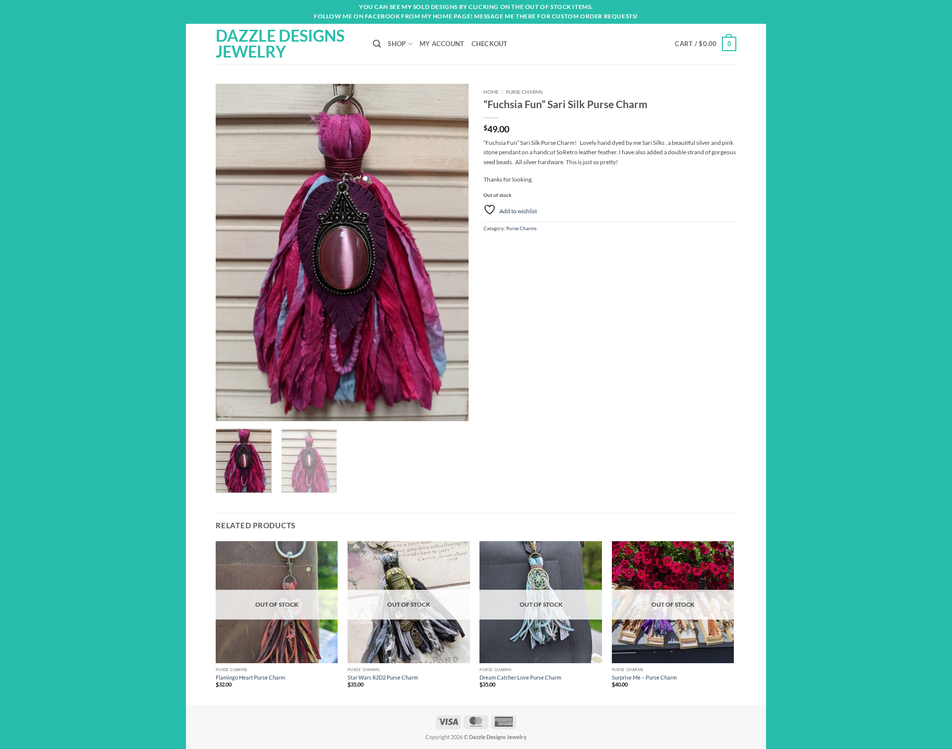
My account (442, 44)
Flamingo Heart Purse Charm (250, 677)
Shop (397, 44)
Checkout (490, 44)
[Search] (377, 44)
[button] (705, 44)
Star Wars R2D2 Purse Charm (383, 677)
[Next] (451, 252)
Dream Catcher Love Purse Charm (520, 677)
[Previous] (233, 252)
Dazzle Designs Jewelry (280, 44)
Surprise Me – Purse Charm (644, 677)
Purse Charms (524, 92)
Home (491, 92)
